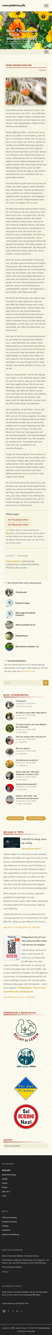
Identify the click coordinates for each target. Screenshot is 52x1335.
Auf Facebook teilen (18, 519)
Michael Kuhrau (44, 1328)
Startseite (6, 1170)
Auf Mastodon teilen (18, 524)
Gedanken (42, 70)
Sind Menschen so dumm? (27, 760)
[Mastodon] (4, 1311)
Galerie (5, 1179)
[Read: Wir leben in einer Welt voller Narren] (10, 716)
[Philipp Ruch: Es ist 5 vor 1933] (11, 948)
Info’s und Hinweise (9, 1218)
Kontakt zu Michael (9, 1222)
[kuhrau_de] (21, 5)
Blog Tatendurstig (9, 1175)
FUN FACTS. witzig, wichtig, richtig (21, 927)
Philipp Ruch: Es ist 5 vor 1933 (19, 997)
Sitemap (5, 1226)
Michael (24, 556)
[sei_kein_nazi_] (26, 1116)
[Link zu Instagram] (13, 1311)
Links (4, 1196)
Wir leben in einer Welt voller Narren (31, 713)
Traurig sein (21, 701)
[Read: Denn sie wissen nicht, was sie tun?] (10, 740)
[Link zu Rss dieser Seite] (21, 1311)
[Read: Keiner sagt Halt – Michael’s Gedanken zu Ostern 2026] (10, 776)
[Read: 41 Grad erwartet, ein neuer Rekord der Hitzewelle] (10, 728)
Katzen (4, 1183)
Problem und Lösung (16, 568)
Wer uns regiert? (23, 748)
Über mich (6, 1192)
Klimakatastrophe (29, 565)
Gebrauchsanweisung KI (26, 784)
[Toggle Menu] (46, 5)
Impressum (6, 1230)
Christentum (27, 561)
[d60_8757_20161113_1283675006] (26, 91)
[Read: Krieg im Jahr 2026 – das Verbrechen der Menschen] (10, 800)
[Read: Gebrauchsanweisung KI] (10, 788)
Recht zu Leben (25, 706)
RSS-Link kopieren (35, 818)
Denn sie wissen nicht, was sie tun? (31, 737)
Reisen (4, 1187)
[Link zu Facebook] (8, 1311)
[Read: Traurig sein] (10, 705)
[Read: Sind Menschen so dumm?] (10, 764)
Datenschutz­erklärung (10, 1234)
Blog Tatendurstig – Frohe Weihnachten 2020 (21, 35)
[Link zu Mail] (17, 1311)
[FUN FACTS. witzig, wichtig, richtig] (11, 843)
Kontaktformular (28, 671)
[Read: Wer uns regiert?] (10, 752)
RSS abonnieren (15, 818)
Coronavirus (12, 565)
